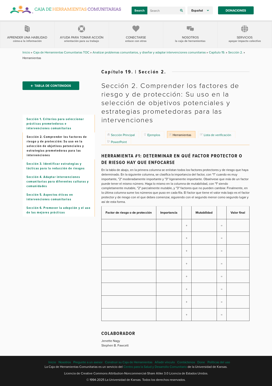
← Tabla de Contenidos (50, 85)
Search (139, 10)
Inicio (27, 52)
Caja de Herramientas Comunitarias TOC (61, 52)
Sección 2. (236, 52)
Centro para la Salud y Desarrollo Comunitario (155, 366)
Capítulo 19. (217, 52)
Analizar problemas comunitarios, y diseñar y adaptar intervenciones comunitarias (149, 52)
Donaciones (236, 10)
